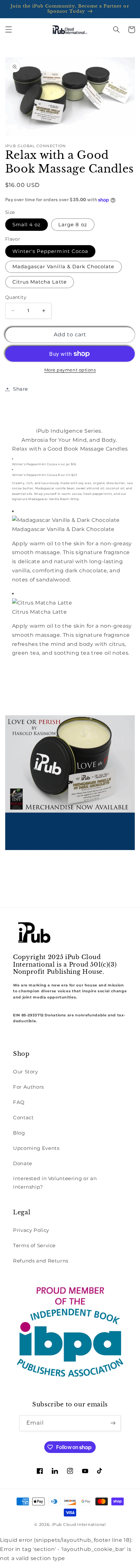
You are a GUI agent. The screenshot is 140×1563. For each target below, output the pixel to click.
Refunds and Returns (40, 1261)
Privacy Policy (31, 1230)
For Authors (28, 1087)
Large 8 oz (72, 225)
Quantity (15, 297)
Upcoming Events (36, 1148)
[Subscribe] (112, 1423)
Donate (22, 1163)
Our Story (25, 1072)
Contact (23, 1118)
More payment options (70, 370)
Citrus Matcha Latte (39, 282)
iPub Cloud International (79, 1524)
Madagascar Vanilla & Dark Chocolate (63, 267)
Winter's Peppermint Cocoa (50, 251)
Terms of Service (34, 1246)
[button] (8, 29)
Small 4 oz (26, 225)
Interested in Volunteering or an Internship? (55, 1183)
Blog (19, 1133)
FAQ (19, 1102)
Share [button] (20, 389)
